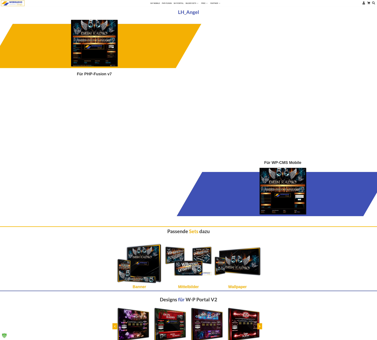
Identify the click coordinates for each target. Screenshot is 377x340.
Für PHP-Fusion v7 (94, 74)
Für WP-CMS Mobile (282, 162)
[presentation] (114, 326)
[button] (4, 335)
